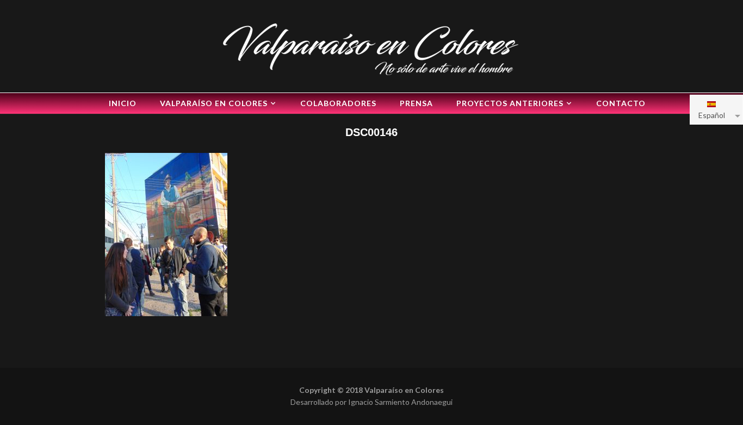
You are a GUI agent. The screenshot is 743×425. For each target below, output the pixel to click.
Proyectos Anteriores (510, 103)
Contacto (621, 103)
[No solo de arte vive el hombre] (371, 47)
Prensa (416, 103)
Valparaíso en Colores (214, 103)
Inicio (123, 103)
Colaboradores (338, 103)
